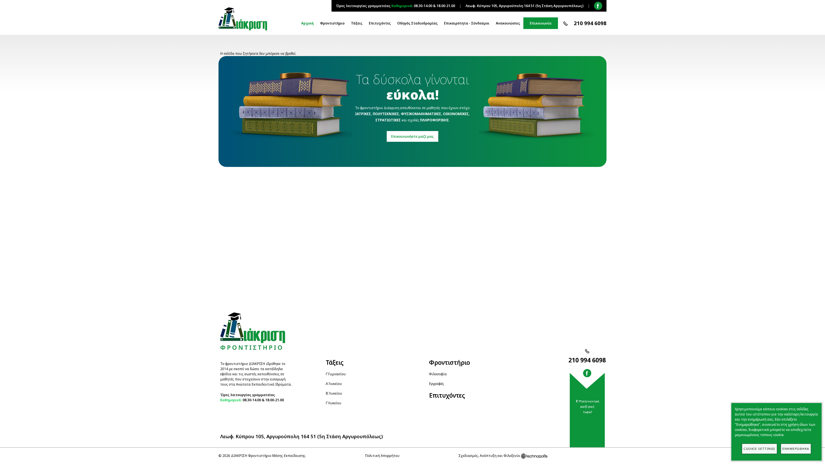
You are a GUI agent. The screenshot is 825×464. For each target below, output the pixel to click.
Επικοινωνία (541, 23)
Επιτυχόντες (380, 23)
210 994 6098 (590, 23)
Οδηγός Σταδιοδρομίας (417, 23)
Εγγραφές (436, 383)
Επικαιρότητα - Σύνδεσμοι (466, 23)
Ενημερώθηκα (795, 449)
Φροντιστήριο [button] (332, 23)
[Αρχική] (244, 19)
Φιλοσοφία (438, 374)
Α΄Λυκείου (334, 383)
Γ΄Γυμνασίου (336, 374)
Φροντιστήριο (449, 362)
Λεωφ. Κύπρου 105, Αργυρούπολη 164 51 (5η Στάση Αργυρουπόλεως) (301, 436)
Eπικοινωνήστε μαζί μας (412, 136)
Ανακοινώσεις (508, 23)
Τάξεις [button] (356, 23)
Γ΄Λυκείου (333, 403)
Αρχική (307, 23)
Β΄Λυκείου (334, 393)
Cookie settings (759, 449)
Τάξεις (335, 362)
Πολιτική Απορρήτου (382, 455)
